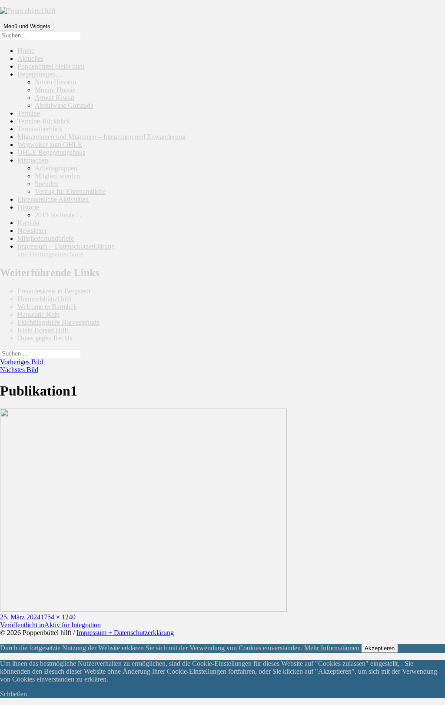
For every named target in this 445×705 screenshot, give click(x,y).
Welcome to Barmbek (47, 306)
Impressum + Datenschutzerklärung (66, 250)
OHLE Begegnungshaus (51, 152)
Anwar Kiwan (54, 97)
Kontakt (28, 222)
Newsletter (32, 230)
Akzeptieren (380, 648)
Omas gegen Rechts (44, 338)
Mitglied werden (57, 176)
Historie (28, 207)
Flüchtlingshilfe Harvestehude (58, 322)
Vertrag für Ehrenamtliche (70, 191)
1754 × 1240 (58, 617)
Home (25, 50)
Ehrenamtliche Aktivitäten (53, 199)
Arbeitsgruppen (56, 168)
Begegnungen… (40, 74)
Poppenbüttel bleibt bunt (50, 66)
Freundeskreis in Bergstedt (53, 291)
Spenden (47, 183)
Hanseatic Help (38, 314)
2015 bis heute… (58, 215)
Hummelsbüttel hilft (44, 299)
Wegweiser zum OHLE (49, 144)
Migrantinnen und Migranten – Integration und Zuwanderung (101, 136)
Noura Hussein (55, 82)
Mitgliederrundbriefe (45, 238)
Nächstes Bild (19, 369)
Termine (28, 113)
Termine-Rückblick (43, 121)
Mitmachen (32, 160)
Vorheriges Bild (21, 362)
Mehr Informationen (331, 648)
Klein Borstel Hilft (42, 330)
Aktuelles (30, 58)
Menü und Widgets (26, 26)
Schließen (13, 694)
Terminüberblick (40, 129)
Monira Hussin (55, 89)
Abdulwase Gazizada (64, 105)
